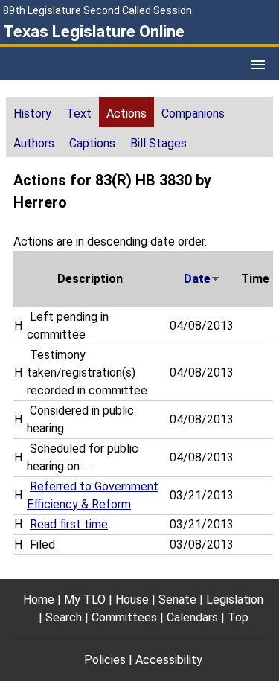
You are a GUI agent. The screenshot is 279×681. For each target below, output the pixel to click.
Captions (92, 143)
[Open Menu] (258, 65)
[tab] (32, 112)
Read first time (69, 524)
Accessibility (168, 660)
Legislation (234, 599)
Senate (177, 599)
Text (79, 113)
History (32, 113)
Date (197, 279)
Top (238, 617)
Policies (105, 660)
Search (63, 617)
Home (38, 599)
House (132, 599)
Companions (193, 113)
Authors (33, 143)
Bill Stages (158, 143)
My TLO (85, 599)
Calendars (192, 617)
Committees (124, 617)
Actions (126, 113)
